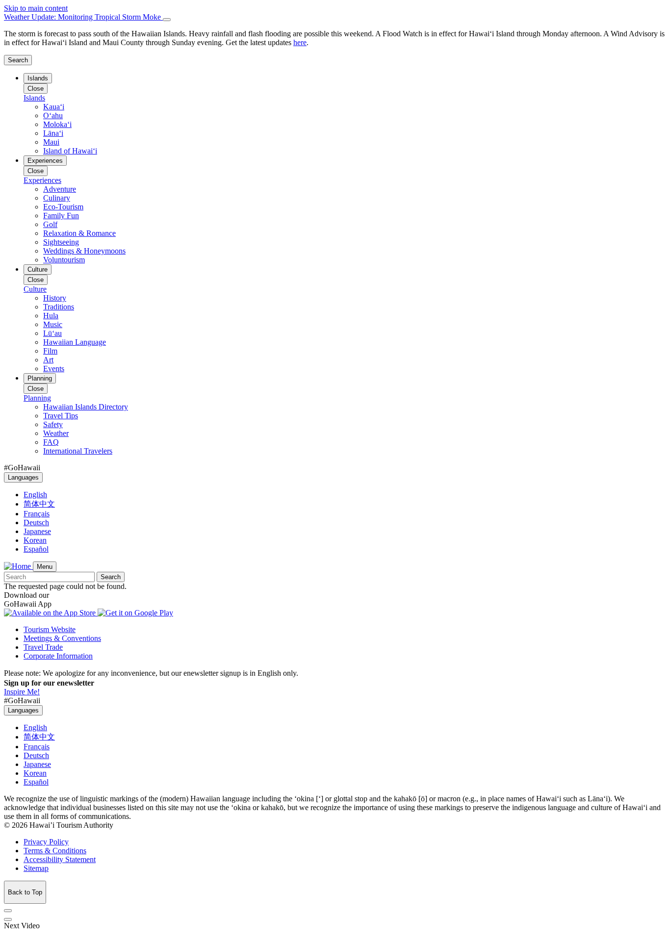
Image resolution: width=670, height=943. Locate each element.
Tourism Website (50, 629)
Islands (37, 78)
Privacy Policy (46, 842)
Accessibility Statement (60, 859)
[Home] (18, 566)
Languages (23, 477)
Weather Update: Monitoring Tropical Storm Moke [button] (83, 17)
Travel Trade (43, 647)
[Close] (167, 19)
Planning (39, 378)
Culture (37, 269)
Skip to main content (36, 8)
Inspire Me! (22, 692)
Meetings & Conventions (62, 638)
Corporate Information (58, 656)
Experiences (45, 160)
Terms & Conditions (55, 850)
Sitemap (36, 868)
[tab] (335, 17)
